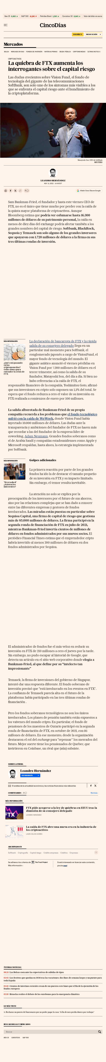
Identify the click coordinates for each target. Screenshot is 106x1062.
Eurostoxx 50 (68, 16)
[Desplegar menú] (6, 25)
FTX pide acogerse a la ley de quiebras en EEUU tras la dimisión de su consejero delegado (61, 809)
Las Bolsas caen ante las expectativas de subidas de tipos (37, 972)
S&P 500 (24, 16)
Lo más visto (10, 1006)
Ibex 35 (7, 16)
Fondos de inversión (34, 52)
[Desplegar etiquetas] (96, 852)
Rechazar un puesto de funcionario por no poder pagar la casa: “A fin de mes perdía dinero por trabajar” (50, 1012)
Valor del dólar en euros (93, 16)
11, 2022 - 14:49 (53, 183)
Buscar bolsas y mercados (17, 1024)
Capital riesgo (35, 853)
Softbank (12, 853)
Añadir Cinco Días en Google (90, 191)
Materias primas (50, 52)
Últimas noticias (94, 52)
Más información (15, 865)
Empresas (74, 853)
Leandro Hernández (53, 180)
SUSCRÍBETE (77, 34)
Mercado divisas (17, 52)
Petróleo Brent (45, 16)
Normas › (94, 793)
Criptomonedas (79, 52)
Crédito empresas (51, 853)
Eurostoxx (16, 1038)
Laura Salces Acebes (34, 834)
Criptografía (23, 853)
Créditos (63, 853)
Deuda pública (65, 52)
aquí (65, 865)
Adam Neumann (36, 436)
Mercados (13, 44)
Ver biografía (27, 775)
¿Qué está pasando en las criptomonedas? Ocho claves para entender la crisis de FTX (14, 368)
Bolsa (6, 52)
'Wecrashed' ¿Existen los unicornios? (10, 484)
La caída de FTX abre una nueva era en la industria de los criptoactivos (61, 828)
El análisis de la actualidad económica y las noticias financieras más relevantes (44, 786)
